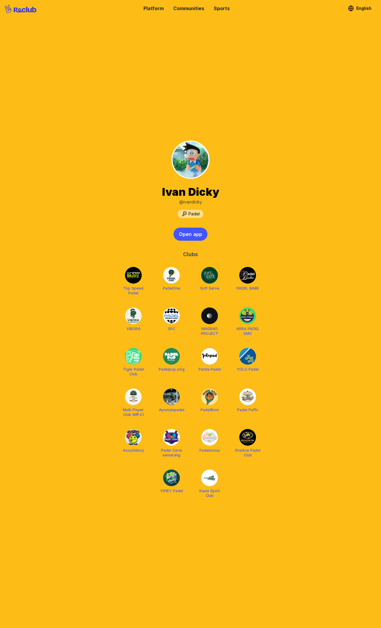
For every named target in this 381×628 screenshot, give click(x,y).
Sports (222, 8)
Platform (153, 8)
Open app (190, 234)
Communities (188, 8)
